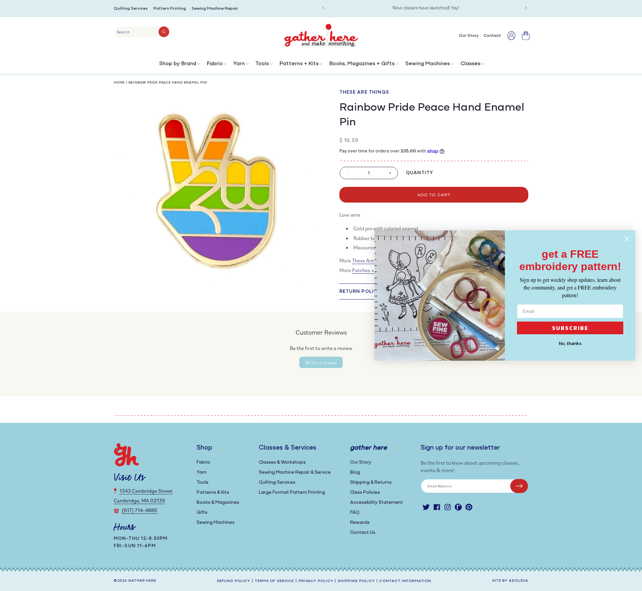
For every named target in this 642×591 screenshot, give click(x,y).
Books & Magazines (218, 502)
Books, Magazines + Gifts (362, 64)
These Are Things (364, 92)
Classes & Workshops (282, 462)
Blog (355, 472)
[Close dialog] (627, 239)
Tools (262, 64)
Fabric (215, 64)
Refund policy (233, 581)
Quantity (419, 172)
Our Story (360, 462)
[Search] (163, 31)
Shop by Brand (177, 64)
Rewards (359, 522)
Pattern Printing (169, 8)
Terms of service (274, 581)
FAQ (354, 512)
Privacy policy (316, 581)
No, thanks (570, 343)
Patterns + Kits (299, 64)
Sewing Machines (427, 64)
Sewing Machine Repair (215, 8)
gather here (142, 581)
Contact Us (362, 532)
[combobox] (141, 32)
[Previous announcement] (323, 7)
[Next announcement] (526, 7)
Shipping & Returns (371, 482)
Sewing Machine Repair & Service (295, 472)
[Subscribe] (519, 486)
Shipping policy (356, 581)
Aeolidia (518, 581)
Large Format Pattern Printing (292, 492)
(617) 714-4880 (139, 510)
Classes (470, 64)
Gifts (202, 512)
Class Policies (365, 492)
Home (119, 83)
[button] (179, 65)
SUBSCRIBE (570, 328)
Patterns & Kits (213, 492)
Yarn (239, 64)
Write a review (321, 362)
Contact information (405, 581)
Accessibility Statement (376, 502)
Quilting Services (131, 8)
